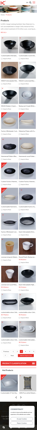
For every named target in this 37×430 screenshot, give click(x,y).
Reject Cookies (22, 423)
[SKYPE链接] (3, 427)
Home (3, 15)
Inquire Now (7, 58)
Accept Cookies (22, 419)
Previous (6, 351)
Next (12, 355)
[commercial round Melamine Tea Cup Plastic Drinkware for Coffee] (9, 274)
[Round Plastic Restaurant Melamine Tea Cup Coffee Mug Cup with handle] (27, 246)
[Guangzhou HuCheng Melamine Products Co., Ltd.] (3, 2)
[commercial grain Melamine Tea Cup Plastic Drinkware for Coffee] (9, 246)
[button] (16, 397)
